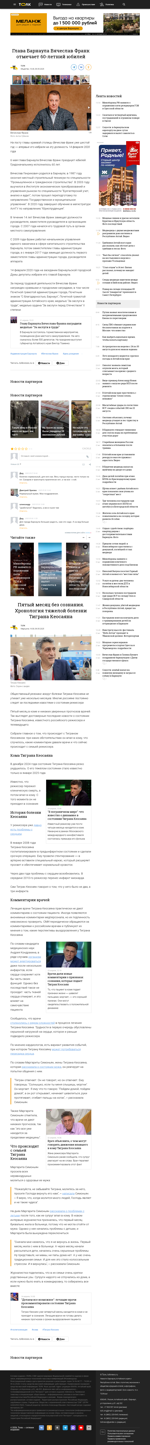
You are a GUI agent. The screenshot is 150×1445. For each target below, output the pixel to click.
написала (68, 1193)
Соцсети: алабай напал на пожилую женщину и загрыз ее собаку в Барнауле (119, 673)
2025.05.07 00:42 (31, 473)
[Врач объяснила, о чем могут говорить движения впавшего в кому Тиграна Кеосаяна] (68, 1122)
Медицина (25, 629)
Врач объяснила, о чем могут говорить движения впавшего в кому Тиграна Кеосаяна (68, 1144)
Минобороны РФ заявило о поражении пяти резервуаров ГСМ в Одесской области (22, 576)
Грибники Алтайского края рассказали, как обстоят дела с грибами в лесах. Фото (118, 245)
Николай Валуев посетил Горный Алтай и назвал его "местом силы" (120, 573)
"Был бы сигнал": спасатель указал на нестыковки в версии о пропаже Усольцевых (120, 258)
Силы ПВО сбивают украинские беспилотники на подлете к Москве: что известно (119, 327)
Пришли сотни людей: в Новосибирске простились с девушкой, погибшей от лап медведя (117, 548)
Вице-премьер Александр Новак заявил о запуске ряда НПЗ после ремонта (120, 383)
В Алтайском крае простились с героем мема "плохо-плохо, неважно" (119, 395)
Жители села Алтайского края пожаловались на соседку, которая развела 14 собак (120, 516)
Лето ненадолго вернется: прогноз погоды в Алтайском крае (120, 357)
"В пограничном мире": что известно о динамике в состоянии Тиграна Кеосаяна (67, 815)
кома (35, 1330)
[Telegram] (73, 67)
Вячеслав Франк (49, 354)
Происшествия (88, 4)
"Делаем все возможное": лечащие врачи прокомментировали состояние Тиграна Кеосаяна (48, 1303)
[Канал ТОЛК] (60, 363)
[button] (27, 80)
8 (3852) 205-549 (111, 1418)
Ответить (23, 482)
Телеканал (66, 4)
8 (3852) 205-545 (111, 1415)
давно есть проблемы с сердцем (26, 829)
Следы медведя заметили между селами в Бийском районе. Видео (120, 281)
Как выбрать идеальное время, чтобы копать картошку (118, 338)
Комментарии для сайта (78, 533)
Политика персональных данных (121, 1431)
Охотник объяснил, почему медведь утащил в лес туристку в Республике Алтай (120, 420)
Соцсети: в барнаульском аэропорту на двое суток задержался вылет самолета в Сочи (50, 576)
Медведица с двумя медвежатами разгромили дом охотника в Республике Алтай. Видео (120, 233)
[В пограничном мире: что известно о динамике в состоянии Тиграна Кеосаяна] (68, 793)
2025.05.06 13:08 (38, 504)
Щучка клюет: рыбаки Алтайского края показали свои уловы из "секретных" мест (120, 491)
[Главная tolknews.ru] (25, 4)
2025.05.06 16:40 (45, 490)
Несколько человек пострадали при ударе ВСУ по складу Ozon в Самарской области (119, 595)
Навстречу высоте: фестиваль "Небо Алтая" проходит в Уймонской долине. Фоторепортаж (120, 633)
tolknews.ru (112, 1374)
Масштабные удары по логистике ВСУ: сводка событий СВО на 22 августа (120, 408)
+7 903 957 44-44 (111, 1407)
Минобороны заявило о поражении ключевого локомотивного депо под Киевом (120, 561)
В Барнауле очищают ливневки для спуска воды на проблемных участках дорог (119, 432)
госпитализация (18, 1330)
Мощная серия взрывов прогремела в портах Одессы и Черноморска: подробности (118, 645)
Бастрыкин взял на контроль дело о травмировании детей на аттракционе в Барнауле (120, 620)
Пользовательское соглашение (121, 1434)
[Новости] (44, 363)
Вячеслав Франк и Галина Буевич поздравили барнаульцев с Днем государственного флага (120, 657)
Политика (109, 4)
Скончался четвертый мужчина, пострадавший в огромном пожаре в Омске (121, 118)
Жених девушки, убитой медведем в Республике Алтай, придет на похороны (121, 608)
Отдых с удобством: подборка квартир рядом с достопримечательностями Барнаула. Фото (117, 533)
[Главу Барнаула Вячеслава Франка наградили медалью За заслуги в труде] (14, 332)
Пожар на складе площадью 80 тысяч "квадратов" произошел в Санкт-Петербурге (119, 292)
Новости (48, 4)
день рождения (71, 354)
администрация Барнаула (23, 354)
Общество (25, 69)
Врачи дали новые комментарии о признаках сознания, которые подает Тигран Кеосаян (65, 979)
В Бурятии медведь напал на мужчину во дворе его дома (117, 468)
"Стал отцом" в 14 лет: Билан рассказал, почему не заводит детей (118, 270)
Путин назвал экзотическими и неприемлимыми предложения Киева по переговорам (119, 315)
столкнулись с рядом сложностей (32, 1023)
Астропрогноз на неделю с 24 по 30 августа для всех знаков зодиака (120, 348)
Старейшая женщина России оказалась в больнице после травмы (117, 445)
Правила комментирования (119, 1436)
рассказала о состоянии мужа (41, 1067)
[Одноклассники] (88, 67)
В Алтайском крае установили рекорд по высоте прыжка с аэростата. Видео (118, 457)
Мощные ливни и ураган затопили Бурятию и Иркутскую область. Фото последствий (78, 576)
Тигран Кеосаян (50, 1330)
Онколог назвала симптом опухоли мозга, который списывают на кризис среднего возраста (119, 369)
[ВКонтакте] (81, 67)
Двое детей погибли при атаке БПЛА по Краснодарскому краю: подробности (119, 479)
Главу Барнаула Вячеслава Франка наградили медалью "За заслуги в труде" (50, 325)
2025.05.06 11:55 (31, 518)
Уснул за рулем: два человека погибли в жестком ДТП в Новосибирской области (118, 583)
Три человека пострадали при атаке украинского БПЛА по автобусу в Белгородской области (120, 503)
